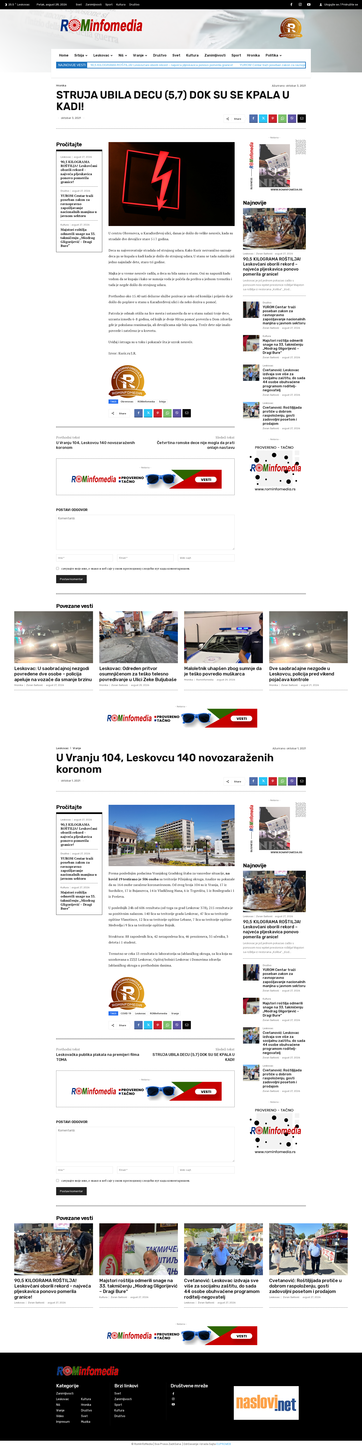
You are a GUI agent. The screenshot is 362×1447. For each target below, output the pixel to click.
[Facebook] (291, 4)
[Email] (301, 118)
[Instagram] (300, 4)
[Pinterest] (273, 118)
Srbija (162, 401)
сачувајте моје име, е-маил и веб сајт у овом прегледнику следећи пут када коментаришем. (125, 568)
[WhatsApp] (282, 118)
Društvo (65, 191)
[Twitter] (263, 118)
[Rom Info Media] (120, 25)
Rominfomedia (204, 679)
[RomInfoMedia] (138, 1370)
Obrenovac (127, 401)
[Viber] (292, 118)
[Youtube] (308, 4)
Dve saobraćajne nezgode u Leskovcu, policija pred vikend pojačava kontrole (301, 674)
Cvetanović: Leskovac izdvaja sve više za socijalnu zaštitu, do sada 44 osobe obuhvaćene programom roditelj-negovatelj (284, 380)
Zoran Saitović (264, 253)
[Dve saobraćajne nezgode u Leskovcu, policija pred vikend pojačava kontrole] (308, 637)
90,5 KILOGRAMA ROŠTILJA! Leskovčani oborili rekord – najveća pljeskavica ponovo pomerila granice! (161, 65)
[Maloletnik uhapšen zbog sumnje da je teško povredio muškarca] (223, 637)
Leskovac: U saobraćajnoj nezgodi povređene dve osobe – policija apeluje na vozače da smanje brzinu (53, 674)
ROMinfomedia (146, 401)
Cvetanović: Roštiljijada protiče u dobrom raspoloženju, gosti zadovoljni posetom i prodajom (282, 416)
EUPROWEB (223, 1444)
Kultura (65, 225)
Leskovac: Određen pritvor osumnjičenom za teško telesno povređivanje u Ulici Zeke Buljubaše (138, 674)
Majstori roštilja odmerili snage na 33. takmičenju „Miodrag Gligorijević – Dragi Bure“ (78, 237)
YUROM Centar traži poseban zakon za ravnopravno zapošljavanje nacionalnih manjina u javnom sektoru (79, 205)
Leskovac (66, 157)
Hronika (61, 85)
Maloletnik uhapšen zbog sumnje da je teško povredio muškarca (223, 671)
